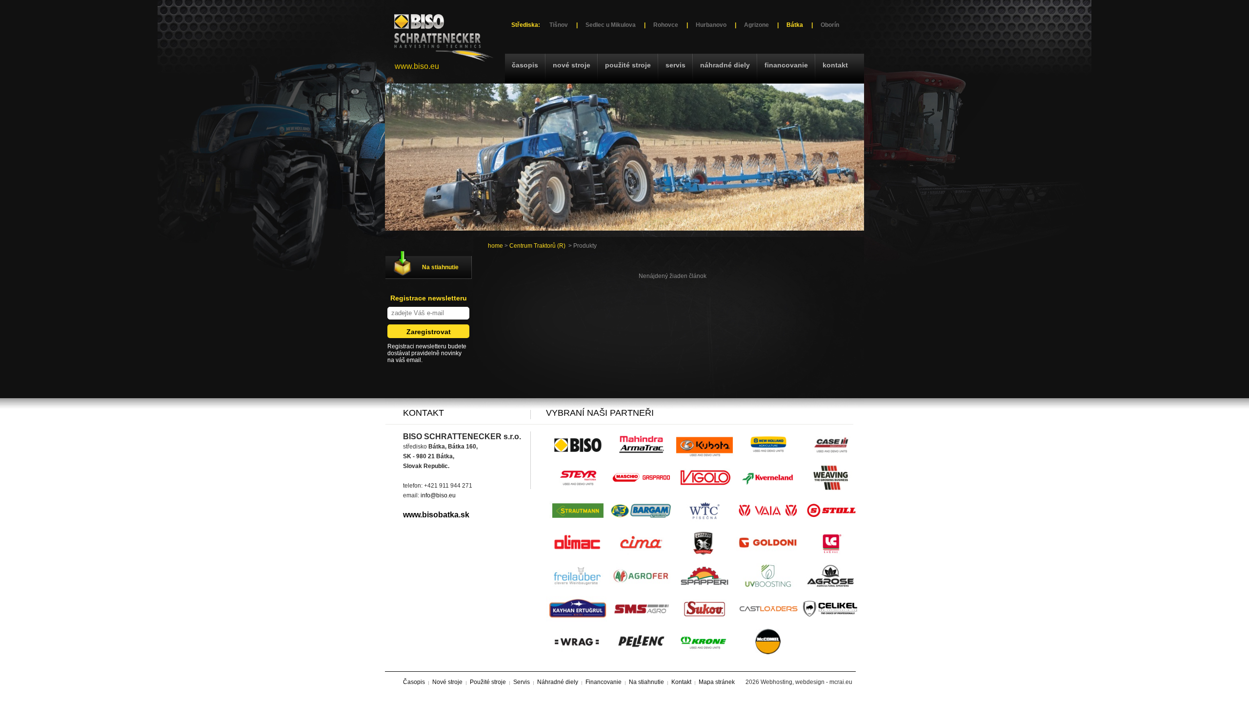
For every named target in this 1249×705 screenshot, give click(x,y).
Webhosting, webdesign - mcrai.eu (806, 682)
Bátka (794, 24)
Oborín (830, 24)
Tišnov (558, 24)
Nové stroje (571, 65)
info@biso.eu (438, 495)
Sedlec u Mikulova (610, 24)
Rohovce (665, 24)
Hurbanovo (711, 24)
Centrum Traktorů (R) (537, 245)
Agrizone (756, 24)
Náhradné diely (725, 65)
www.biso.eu (417, 66)
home (495, 245)
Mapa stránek (717, 682)
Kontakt (835, 65)
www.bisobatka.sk (436, 515)
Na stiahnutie (440, 267)
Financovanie (786, 65)
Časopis (525, 65)
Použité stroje (628, 65)
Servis (675, 65)
